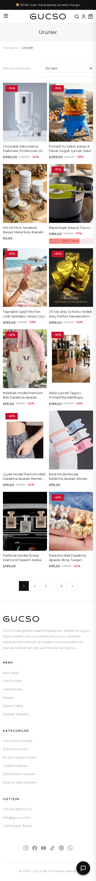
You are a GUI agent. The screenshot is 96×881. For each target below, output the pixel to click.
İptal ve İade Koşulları (20, 782)
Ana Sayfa (10, 48)
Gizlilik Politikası (15, 766)
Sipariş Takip (13, 706)
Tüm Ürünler (12, 681)
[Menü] (6, 16)
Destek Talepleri (16, 714)
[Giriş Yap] (83, 16)
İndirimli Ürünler (15, 749)
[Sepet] (90, 16)
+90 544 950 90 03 (17, 809)
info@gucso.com (16, 817)
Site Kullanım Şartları (19, 774)
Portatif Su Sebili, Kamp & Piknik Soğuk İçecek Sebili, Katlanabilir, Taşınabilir (70, 150)
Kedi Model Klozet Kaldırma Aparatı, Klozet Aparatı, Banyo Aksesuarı (68, 478)
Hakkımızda (12, 689)
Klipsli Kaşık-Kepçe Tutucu (70, 228)
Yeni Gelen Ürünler (18, 741)
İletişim (8, 697)
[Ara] (76, 16)
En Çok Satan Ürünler (20, 757)
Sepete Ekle (25, 136)
